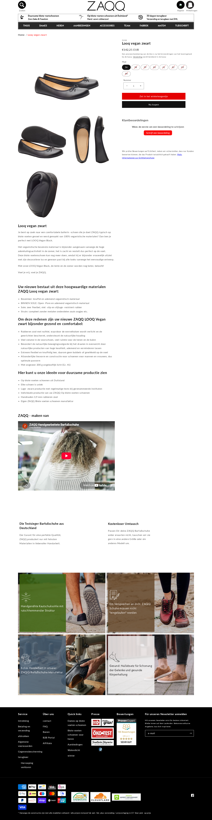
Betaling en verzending (24, 728)
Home (21, 34)
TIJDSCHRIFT (182, 25)
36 (126, 67)
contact (47, 720)
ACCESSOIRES (107, 25)
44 (126, 73)
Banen (46, 731)
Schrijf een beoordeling (158, 132)
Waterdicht (74, 750)
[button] (22, 5)
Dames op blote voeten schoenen (77, 722)
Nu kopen (154, 104)
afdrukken (23, 736)
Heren (60, 25)
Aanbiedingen (81, 25)
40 (154, 67)
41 (164, 67)
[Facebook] (192, 796)
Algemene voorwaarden (25, 743)
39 (145, 67)
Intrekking (23, 720)
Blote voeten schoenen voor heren (76, 734)
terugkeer (23, 757)
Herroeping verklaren (27, 765)
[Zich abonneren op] (190, 733)
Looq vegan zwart (37, 34)
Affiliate (47, 743)
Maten (162, 25)
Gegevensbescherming (30, 751)
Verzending (137, 57)
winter (71, 755)
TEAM (127, 25)
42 (173, 67)
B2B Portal (49, 737)
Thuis (26, 25)
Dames (43, 25)
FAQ (45, 726)
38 (135, 67)
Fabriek (144, 25)
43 (182, 67)
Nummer (127, 80)
